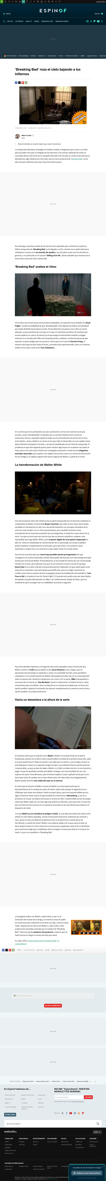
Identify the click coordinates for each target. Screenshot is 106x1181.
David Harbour (52, 56)
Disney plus (41, 1095)
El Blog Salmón (94, 1142)
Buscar (98, 1124)
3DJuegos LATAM (23, 1166)
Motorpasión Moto (66, 1144)
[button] (27, 135)
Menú (8, 14)
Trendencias (78, 1142)
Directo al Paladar (52, 1142)
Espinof (53, 10)
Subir (96, 1132)
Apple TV (7, 1103)
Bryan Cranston (58, 950)
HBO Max (41, 1103)
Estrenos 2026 (56, 1081)
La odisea (24, 1103)
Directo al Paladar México (52, 1167)
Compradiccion (79, 1147)
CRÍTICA (10, 21)
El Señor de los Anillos (72, 56)
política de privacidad (78, 1101)
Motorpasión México (67, 1166)
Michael (33, 56)
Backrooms (41, 56)
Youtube (98, 21)
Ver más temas (10, 1114)
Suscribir (88, 1097)
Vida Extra (22, 1144)
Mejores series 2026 (28, 1081)
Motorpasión (65, 1142)
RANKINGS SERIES (62, 21)
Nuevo (97, 14)
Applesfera (7, 1147)
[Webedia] (10, 1131)
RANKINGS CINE (47, 21)
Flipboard (94, 21)
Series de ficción (29, 950)
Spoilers (40, 950)
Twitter (102, 21)
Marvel (61, 56)
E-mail (26, 82)
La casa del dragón (10, 1107)
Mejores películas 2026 (42, 1081)
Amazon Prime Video (27, 1095)
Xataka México (9, 1166)
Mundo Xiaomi (9, 1153)
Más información (53, 1179)
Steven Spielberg (23, 56)
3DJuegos (21, 1142)
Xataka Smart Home (10, 1150)
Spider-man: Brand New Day (27, 1108)
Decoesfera (78, 1144)
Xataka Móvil (8, 1144)
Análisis (68, 950)
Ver (54, 1005)
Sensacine (36, 1142)
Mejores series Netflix (83, 1081)
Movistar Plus (9, 1099)
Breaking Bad (77, 159)
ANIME (36, 21)
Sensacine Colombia (39, 1169)
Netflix (82, 56)
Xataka (7, 1142)
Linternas (41, 1107)
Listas (40, 1099)
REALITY (29, 21)
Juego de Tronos (92, 56)
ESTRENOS (19, 21)
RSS (79, 1112)
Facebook (91, 21)
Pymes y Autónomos (93, 1145)
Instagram (87, 21)
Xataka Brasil (8, 1169)
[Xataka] (1, 1)
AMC (48, 950)
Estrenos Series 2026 (68, 1081)
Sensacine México (38, 1166)
